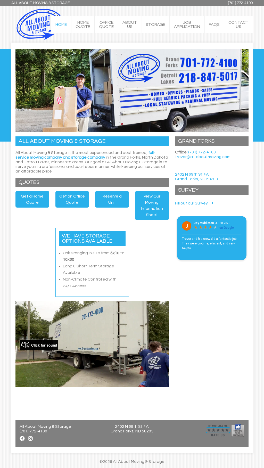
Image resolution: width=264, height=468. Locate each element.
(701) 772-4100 (240, 3)
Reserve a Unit (112, 199)
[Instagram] (30, 438)
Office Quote (106, 24)
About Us (129, 24)
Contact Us (238, 24)
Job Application (187, 24)
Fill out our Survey (191, 203)
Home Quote (83, 24)
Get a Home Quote (32, 199)
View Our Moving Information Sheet (152, 205)
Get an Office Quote (72, 199)
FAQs (214, 24)
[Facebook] (22, 438)
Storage (155, 24)
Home (61, 24)
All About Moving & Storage (40, 3)
